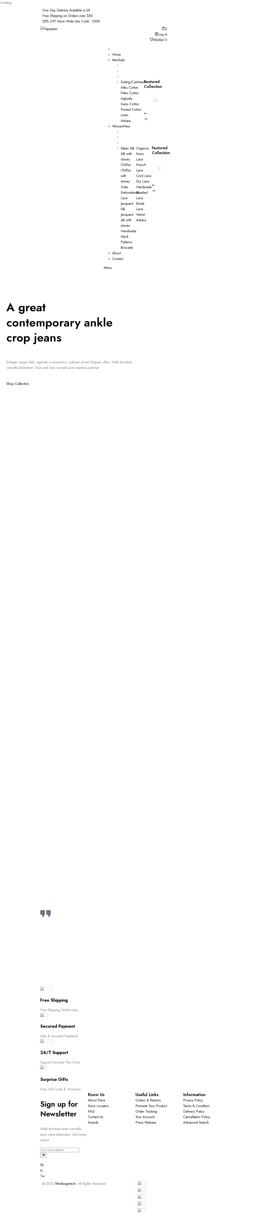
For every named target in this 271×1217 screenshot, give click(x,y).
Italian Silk (159, 168)
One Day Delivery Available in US (66, 10)
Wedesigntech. (66, 1183)
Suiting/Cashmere (156, 99)
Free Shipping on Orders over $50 (67, 15)
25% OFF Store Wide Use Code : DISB (71, 21)
